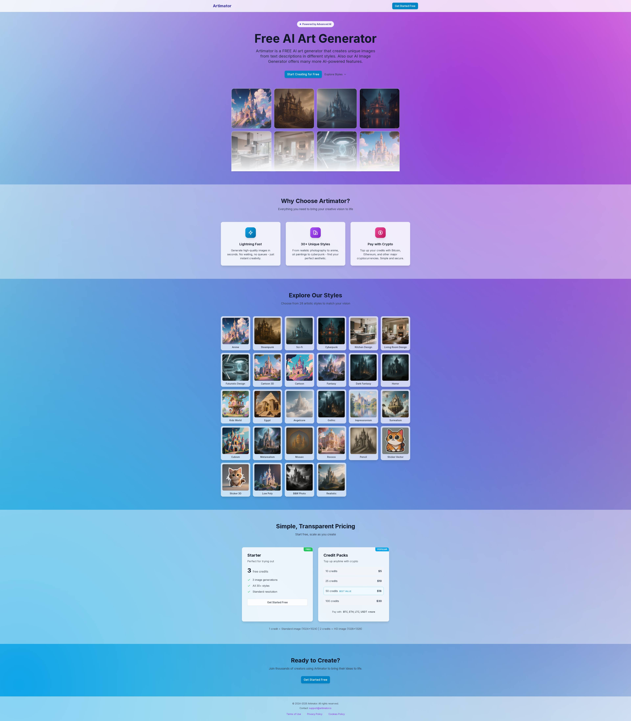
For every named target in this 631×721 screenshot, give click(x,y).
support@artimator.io (320, 708)
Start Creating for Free (303, 74)
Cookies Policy (336, 714)
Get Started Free (405, 6)
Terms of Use (293, 714)
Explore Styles (333, 74)
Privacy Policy (314, 714)
